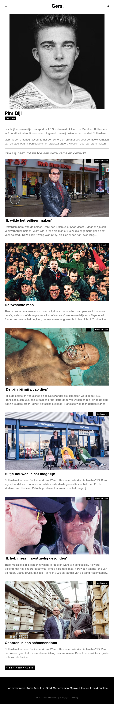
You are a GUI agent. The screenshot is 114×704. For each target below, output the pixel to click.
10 (88, 499)
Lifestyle (104, 245)
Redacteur (10, 119)
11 (88, 330)
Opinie (74, 688)
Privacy (75, 698)
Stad (49, 688)
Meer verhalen (19, 668)
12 (88, 161)
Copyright (64, 698)
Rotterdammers (101, 161)
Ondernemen (102, 414)
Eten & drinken (99, 688)
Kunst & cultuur (35, 688)
